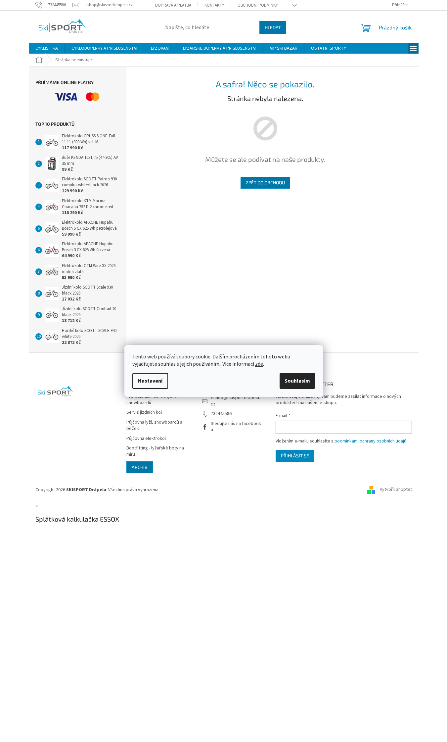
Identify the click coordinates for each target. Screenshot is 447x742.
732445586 (221, 413)
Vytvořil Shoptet (396, 490)
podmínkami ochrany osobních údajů (370, 441)
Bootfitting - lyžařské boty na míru (155, 451)
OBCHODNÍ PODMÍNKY (258, 5)
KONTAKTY (214, 5)
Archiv (140, 467)
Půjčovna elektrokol (146, 439)
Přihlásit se (295, 455)
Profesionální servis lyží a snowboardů (151, 400)
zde (259, 364)
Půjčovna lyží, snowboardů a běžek (154, 425)
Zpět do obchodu (265, 182)
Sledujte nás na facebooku (236, 426)
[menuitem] (47, 48)
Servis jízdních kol (144, 412)
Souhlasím (297, 381)
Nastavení (150, 381)
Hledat (273, 27)
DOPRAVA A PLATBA (173, 5)
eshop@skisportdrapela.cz (235, 400)
